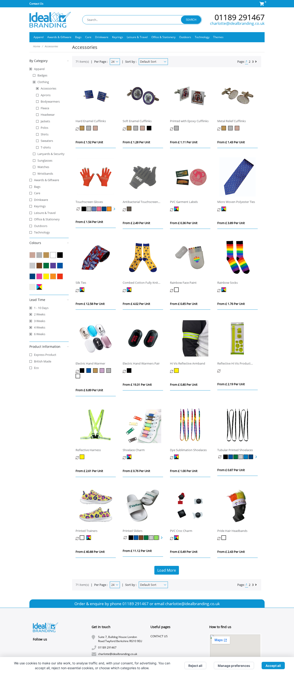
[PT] (224, 209)
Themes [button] (218, 37)
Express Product (45, 355)
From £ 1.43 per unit (231, 142)
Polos (44, 128)
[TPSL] (225, 457)
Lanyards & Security (51, 154)
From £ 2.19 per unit (231, 384)
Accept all (273, 666)
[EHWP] (130, 370)
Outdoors (40, 226)
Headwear (48, 114)
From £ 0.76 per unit (136, 471)
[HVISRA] (177, 370)
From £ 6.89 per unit (89, 390)
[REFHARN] (82, 457)
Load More (166, 570)
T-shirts (46, 147)
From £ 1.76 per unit (231, 304)
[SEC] (130, 128)
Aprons (46, 95)
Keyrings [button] (117, 37)
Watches (43, 167)
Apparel (39, 69)
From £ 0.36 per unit (184, 223)
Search (191, 20)
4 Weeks (39, 327)
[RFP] (177, 289)
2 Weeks (39, 314)
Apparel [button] (39, 37)
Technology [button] (202, 37)
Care (37, 193)
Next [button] (114, 209)
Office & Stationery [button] (163, 37)
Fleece (45, 108)
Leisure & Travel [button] (137, 37)
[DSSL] (177, 457)
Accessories (48, 88)
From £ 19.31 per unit (137, 384)
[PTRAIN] (82, 537)
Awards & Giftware (46, 180)
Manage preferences (234, 666)
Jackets (45, 121)
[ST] (82, 289)
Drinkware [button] (101, 37)
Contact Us (36, 4)
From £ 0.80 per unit (184, 384)
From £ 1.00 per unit (184, 471)
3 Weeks (39, 321)
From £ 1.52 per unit (89, 142)
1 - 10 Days (41, 308)
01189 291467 (240, 17)
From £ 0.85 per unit (184, 304)
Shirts (44, 134)
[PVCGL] (177, 209)
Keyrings (40, 206)
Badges (42, 75)
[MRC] (224, 128)
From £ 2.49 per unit (136, 223)
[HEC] (82, 128)
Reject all (195, 666)
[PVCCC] (177, 537)
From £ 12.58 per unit (90, 304)
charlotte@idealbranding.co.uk (237, 23)
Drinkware (41, 200)
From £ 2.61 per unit (89, 471)
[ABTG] (130, 209)
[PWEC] (177, 128)
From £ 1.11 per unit (184, 142)
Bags (37, 187)
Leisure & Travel (45, 213)
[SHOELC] (130, 457)
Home (36, 46)
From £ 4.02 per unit (136, 304)
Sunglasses (44, 160)
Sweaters (47, 141)
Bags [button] (78, 37)
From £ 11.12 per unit (137, 551)
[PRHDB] (224, 537)
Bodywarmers (50, 101)
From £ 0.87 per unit (231, 470)
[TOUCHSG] (84, 209)
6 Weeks (39, 334)
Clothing (43, 82)
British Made (42, 361)
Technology (42, 232)
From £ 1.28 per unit (136, 142)
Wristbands (45, 173)
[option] (79, 209)
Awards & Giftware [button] (59, 37)
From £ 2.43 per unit (231, 552)
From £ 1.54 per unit (89, 222)
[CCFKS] (130, 289)
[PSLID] (131, 537)
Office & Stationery (47, 219)
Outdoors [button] (185, 37)
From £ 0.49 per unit (184, 552)
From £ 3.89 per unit (231, 223)
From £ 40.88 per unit (90, 552)
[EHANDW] (82, 370)
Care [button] (88, 37)
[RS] (224, 289)
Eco (36, 368)
